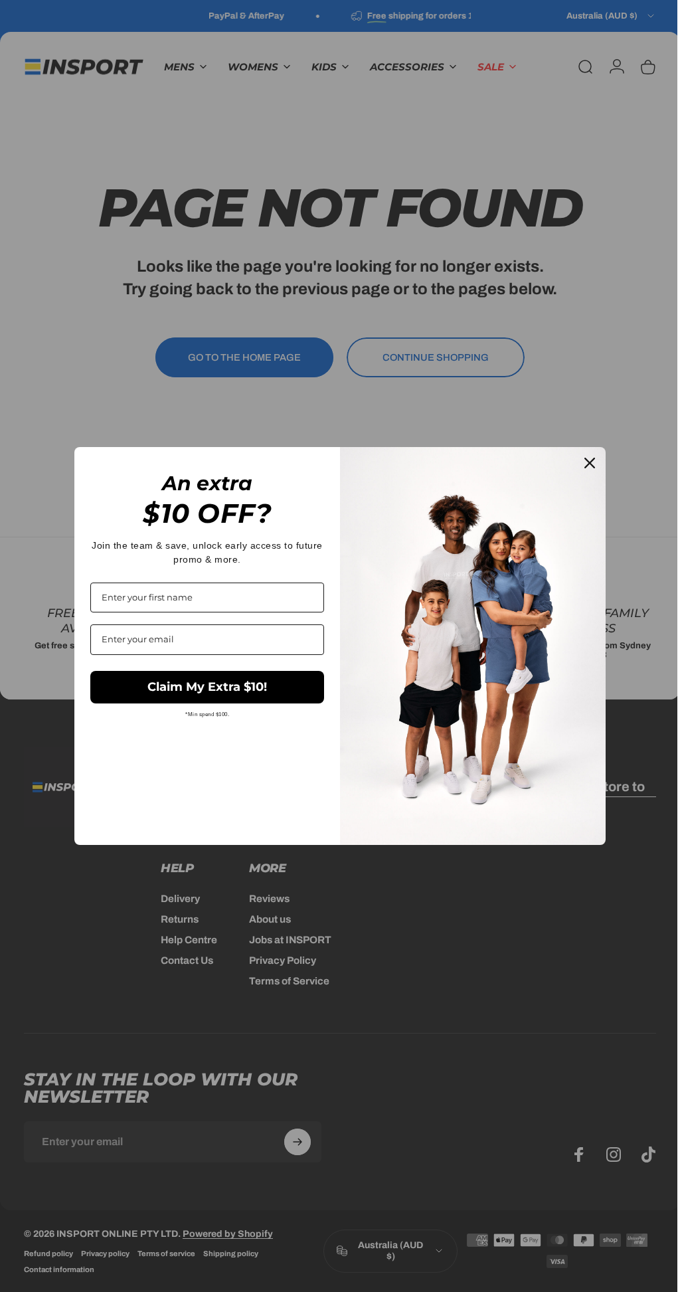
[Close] (585, 463)
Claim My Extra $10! (202, 687)
